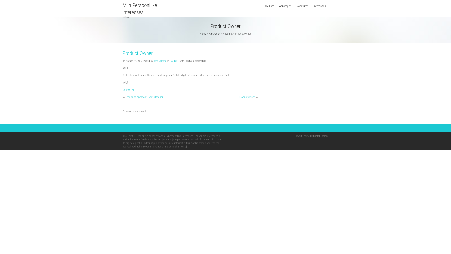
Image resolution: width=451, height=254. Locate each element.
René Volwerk (160, 61)
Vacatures (302, 6)
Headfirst (228, 33)
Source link (128, 90)
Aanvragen (285, 6)
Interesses (320, 6)
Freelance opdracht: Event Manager (144, 97)
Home (203, 33)
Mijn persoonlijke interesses (139, 8)
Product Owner (247, 97)
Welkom (269, 6)
